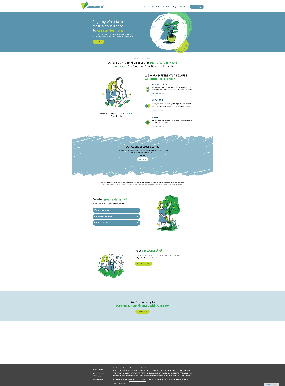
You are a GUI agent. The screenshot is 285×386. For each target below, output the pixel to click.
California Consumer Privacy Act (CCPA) (161, 379)
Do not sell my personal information (137, 381)
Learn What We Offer (158, 93)
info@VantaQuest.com (98, 379)
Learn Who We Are (157, 110)
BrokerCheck (147, 368)
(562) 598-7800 (99, 369)
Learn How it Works (158, 126)
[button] (147, 6)
